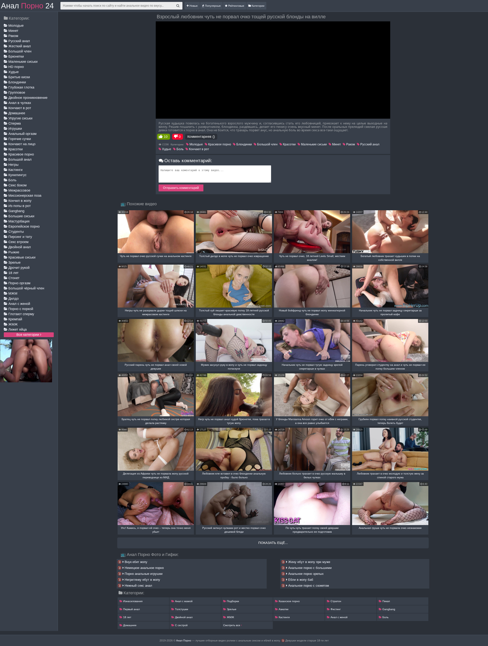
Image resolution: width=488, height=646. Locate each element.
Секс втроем (17, 242)
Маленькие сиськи (22, 62)
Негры (12, 165)
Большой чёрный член (25, 288)
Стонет (13, 278)
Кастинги (14, 170)
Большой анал (19, 159)
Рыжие (13, 252)
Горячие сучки (19, 139)
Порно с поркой (20, 309)
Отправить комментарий (181, 187)
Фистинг (335, 609)
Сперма (14, 123)
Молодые (15, 25)
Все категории (28, 335)
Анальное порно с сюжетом (308, 585)
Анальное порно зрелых (305, 574)
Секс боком (16, 185)
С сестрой (181, 625)
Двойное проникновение (27, 98)
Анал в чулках (19, 103)
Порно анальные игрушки (143, 574)
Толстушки (181, 609)
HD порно (15, 67)
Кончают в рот (19, 108)
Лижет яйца (17, 329)
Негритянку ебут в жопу (142, 580)
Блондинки (16, 82)
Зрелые (14, 262)
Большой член (19, 51)
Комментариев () (201, 137)
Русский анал (18, 41)
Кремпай (14, 319)
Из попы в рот (19, 206)
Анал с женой (18, 304)
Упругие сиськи (19, 118)
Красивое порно (20, 154)
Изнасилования (132, 601)
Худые (13, 72)
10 (166, 137)
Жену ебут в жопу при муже (308, 562)
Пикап (386, 601)
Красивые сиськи (21, 257)
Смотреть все (232, 625)
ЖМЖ (12, 324)
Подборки (232, 601)
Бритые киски (18, 77)
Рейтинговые (235, 5)
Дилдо (13, 298)
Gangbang (15, 211)
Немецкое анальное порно (144, 568)
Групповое (16, 92)
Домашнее (16, 113)
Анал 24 (27, 6)
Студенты (15, 232)
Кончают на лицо (21, 144)
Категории (257, 5)
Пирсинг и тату (19, 237)
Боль (11, 180)
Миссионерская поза (24, 195)
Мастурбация (18, 221)
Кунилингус (16, 175)
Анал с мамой (183, 601)
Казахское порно (289, 601)
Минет (12, 31)
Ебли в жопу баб (300, 580)
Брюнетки (15, 56)
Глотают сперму (20, 314)
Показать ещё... (273, 543)
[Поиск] (178, 6)
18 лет (12, 273)
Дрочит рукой (18, 268)
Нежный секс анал (138, 585)
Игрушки (14, 128)
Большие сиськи (20, 216)
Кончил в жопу (19, 201)
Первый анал (131, 609)
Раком (12, 36)
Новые (193, 5)
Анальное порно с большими (309, 568)
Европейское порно (23, 226)
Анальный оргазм (21, 134)
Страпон (335, 601)
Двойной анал (19, 247)
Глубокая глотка (20, 87)
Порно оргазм (18, 283)
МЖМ (12, 293)
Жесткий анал (19, 46)
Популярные (212, 5)
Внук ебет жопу (135, 562)
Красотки (15, 149)
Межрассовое (18, 190)
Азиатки (283, 609)
